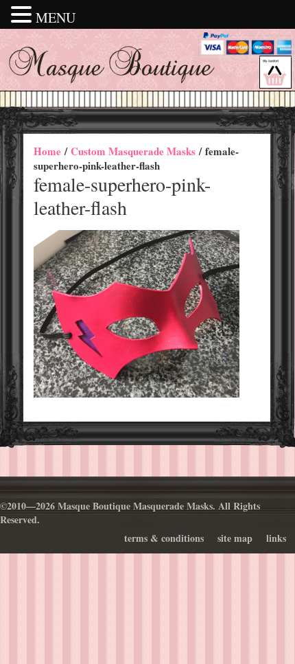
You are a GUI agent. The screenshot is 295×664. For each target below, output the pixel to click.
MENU (55, 17)
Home (47, 151)
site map (234, 538)
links (276, 538)
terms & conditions (164, 538)
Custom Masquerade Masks (133, 151)
